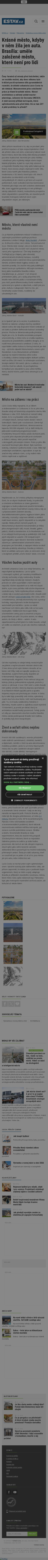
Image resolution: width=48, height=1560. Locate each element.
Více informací (32, 778)
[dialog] (24, 780)
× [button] (43, 758)
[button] (24, 782)
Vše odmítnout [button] (24, 794)
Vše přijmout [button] (25, 788)
